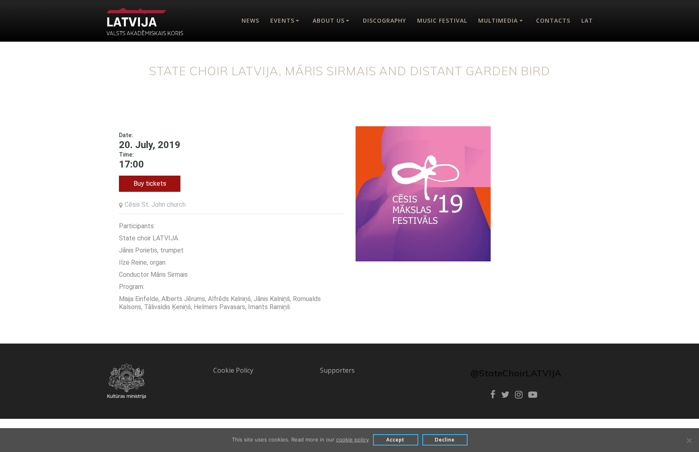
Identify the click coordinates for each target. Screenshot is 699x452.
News (250, 20)
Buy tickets (149, 183)
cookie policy (352, 439)
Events (282, 20)
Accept (395, 439)
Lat (587, 20)
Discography (384, 20)
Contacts (553, 20)
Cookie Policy (233, 370)
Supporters (337, 370)
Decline (445, 439)
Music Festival (442, 20)
